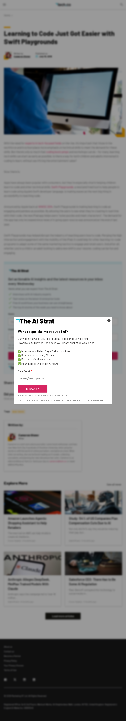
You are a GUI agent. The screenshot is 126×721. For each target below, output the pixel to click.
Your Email (25, 371)
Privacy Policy (70, 400)
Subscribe (32, 388)
